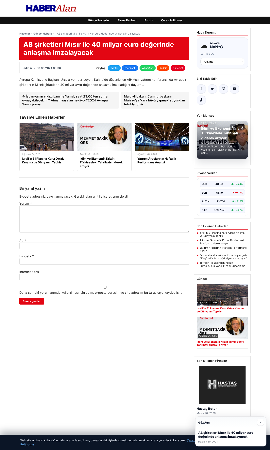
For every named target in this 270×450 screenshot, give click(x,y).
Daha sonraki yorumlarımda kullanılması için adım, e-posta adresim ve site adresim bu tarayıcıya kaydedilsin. (100, 292)
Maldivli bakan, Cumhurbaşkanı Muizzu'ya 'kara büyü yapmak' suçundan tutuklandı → (154, 100)
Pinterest (178, 68)
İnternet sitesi (29, 272)
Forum (148, 20)
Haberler (24, 33)
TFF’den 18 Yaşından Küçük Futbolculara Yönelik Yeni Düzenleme (222, 264)
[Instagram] (223, 89)
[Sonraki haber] (241, 127)
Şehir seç (207, 53)
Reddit (163, 68)
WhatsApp (147, 68)
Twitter (114, 68)
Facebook (130, 68)
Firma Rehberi (127, 20)
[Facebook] (201, 89)
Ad (22, 241)
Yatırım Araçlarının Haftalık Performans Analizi (223, 249)
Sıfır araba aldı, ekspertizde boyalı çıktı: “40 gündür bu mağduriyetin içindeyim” (223, 257)
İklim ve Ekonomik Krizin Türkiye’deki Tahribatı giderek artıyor (222, 242)
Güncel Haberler (99, 20)
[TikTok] (201, 100)
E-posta (26, 256)
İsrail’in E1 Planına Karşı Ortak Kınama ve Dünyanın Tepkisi (222, 234)
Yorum (25, 203)
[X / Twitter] (212, 89)
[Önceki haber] (233, 127)
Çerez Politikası (171, 20)
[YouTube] (234, 89)
